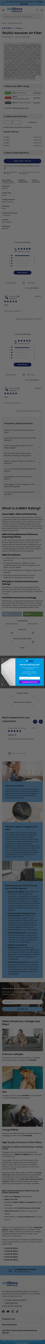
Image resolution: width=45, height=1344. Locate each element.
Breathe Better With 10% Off (29, 682)
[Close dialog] (42, 659)
